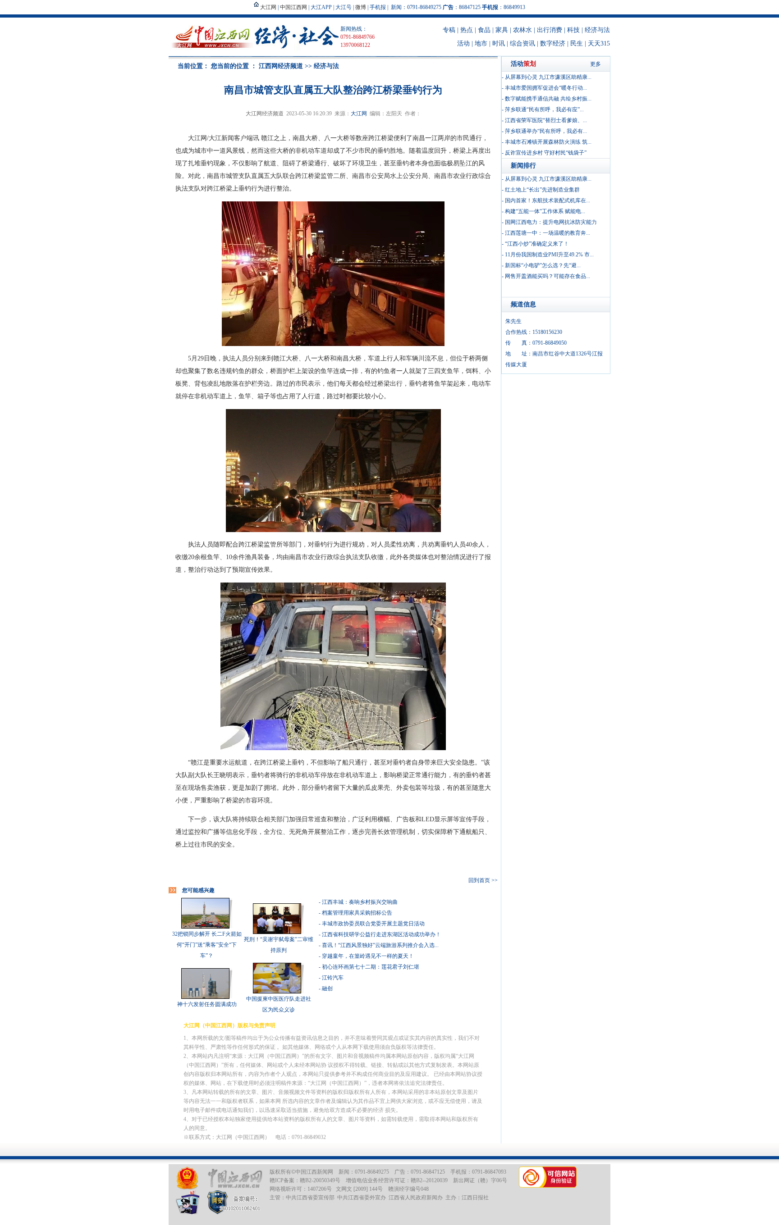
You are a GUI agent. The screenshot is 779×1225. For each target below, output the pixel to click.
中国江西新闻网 (314, 1172)
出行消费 (549, 30)
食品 (484, 30)
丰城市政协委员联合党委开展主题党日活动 (373, 923)
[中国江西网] (234, 1178)
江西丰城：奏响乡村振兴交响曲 (360, 902)
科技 (573, 30)
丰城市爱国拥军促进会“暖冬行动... (546, 88)
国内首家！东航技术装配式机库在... (547, 200)
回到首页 (479, 880)
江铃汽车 (333, 978)
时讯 (498, 43)
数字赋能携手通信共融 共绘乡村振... (548, 99)
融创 (327, 988)
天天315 (599, 43)
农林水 (522, 30)
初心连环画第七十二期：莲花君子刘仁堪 (370, 967)
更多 (595, 64)
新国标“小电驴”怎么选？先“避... (543, 265)
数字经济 (552, 43)
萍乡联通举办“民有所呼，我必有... (546, 131)
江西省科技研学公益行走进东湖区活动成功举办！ (381, 934)
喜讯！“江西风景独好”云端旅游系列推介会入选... (380, 945)
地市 (481, 43)
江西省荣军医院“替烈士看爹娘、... (546, 120)
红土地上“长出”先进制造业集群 (542, 190)
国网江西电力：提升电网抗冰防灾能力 (551, 222)
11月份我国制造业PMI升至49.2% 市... (549, 254)
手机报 (378, 7)
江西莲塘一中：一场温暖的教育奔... (547, 233)
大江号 (343, 7)
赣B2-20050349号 (320, 1180)
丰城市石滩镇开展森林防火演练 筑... (548, 142)
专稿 (449, 30)
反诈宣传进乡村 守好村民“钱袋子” (546, 153)
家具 (501, 30)
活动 (463, 43)
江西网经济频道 (281, 66)
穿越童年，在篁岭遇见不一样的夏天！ (368, 956)
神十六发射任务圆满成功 (207, 1004)
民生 (576, 43)
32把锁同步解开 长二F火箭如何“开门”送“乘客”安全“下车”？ (207, 945)
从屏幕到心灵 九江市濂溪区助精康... (548, 77)
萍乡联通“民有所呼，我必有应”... (544, 109)
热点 (466, 30)
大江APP (321, 7)
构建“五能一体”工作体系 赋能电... (545, 211)
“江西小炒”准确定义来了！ (537, 244)
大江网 (359, 113)
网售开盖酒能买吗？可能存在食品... (547, 276)
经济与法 (597, 30)
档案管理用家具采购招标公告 (357, 913)
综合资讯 (522, 43)
